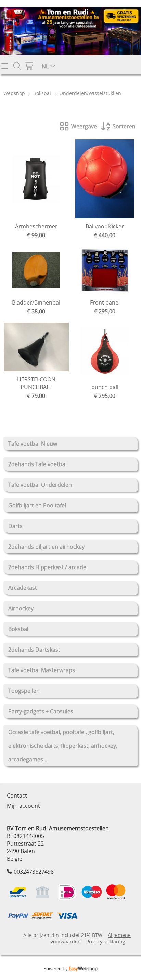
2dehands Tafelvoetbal (37, 464)
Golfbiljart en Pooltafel (37, 505)
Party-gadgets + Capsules (40, 711)
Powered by (70, 968)
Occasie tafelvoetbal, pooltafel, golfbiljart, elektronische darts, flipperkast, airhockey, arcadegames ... (62, 745)
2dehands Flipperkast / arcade (47, 567)
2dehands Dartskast (34, 649)
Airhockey (21, 608)
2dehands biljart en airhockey (46, 546)
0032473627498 (34, 871)
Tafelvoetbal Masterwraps (41, 670)
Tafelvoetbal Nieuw (32, 443)
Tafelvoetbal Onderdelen (40, 485)
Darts (15, 526)
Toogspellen (24, 691)
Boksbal (18, 629)
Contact (17, 795)
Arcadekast (22, 588)
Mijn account (23, 806)
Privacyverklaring (105, 941)
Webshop (14, 93)
